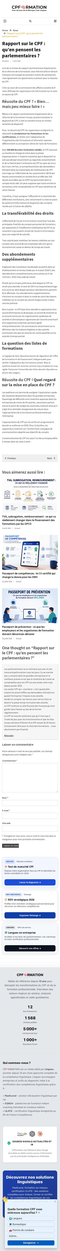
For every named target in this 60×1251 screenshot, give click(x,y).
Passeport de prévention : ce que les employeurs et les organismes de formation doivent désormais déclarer (28, 630)
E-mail (6, 810)
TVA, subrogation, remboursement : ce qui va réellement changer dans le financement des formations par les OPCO (29, 520)
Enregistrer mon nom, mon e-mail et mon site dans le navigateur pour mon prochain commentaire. (29, 837)
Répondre (9, 735)
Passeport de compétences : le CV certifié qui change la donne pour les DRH (28, 575)
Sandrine (5, 61)
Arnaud (17, 528)
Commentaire (9, 760)
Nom (5, 797)
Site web (6, 823)
